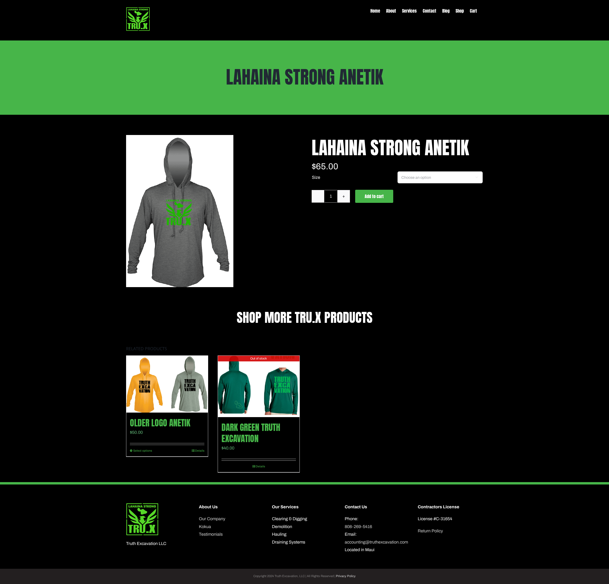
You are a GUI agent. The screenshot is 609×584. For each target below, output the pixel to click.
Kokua (205, 526)
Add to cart (374, 196)
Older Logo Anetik (160, 422)
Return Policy (430, 531)
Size (316, 177)
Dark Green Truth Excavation (250, 433)
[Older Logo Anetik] (167, 384)
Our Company (212, 518)
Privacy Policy (346, 576)
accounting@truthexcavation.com (376, 542)
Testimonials (211, 534)
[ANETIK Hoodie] (179, 211)
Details (199, 450)
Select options (142, 450)
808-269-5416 (358, 526)
